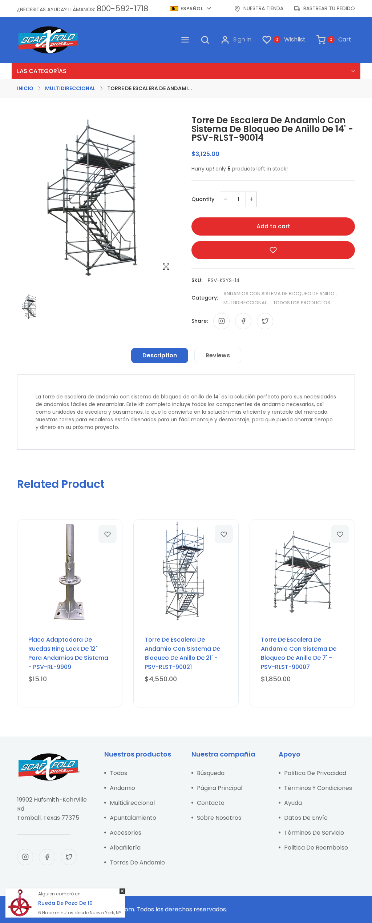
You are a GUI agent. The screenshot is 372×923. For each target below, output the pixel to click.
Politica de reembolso (316, 847)
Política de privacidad (315, 773)
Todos (118, 773)
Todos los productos (301, 302)
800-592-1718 (122, 8)
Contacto (211, 803)
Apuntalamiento (133, 818)
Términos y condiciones (318, 788)
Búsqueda (211, 773)
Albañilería (125, 847)
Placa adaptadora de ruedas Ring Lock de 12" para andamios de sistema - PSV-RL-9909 (68, 653)
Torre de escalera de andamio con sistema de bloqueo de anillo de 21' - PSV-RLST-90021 (182, 653)
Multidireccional (70, 88)
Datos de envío (306, 818)
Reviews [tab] (218, 355)
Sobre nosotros (219, 818)
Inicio (25, 88)
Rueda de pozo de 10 (65, 903)
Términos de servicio (314, 832)
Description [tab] (159, 355)
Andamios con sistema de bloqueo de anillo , (280, 293)
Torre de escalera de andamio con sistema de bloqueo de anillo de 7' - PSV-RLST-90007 (298, 653)
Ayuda (293, 803)
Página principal (219, 788)
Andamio (122, 788)
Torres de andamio (137, 862)
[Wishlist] (107, 534)
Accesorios (125, 832)
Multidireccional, (245, 302)
